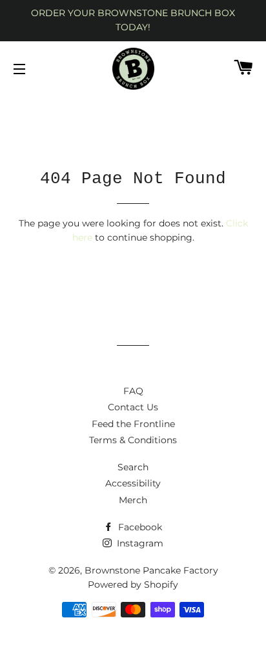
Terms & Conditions (133, 440)
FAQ (133, 391)
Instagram (138, 543)
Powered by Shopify (133, 584)
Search (133, 467)
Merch (133, 500)
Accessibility (133, 483)
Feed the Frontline (133, 424)
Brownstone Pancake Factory (151, 570)
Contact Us (133, 407)
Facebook (139, 527)
